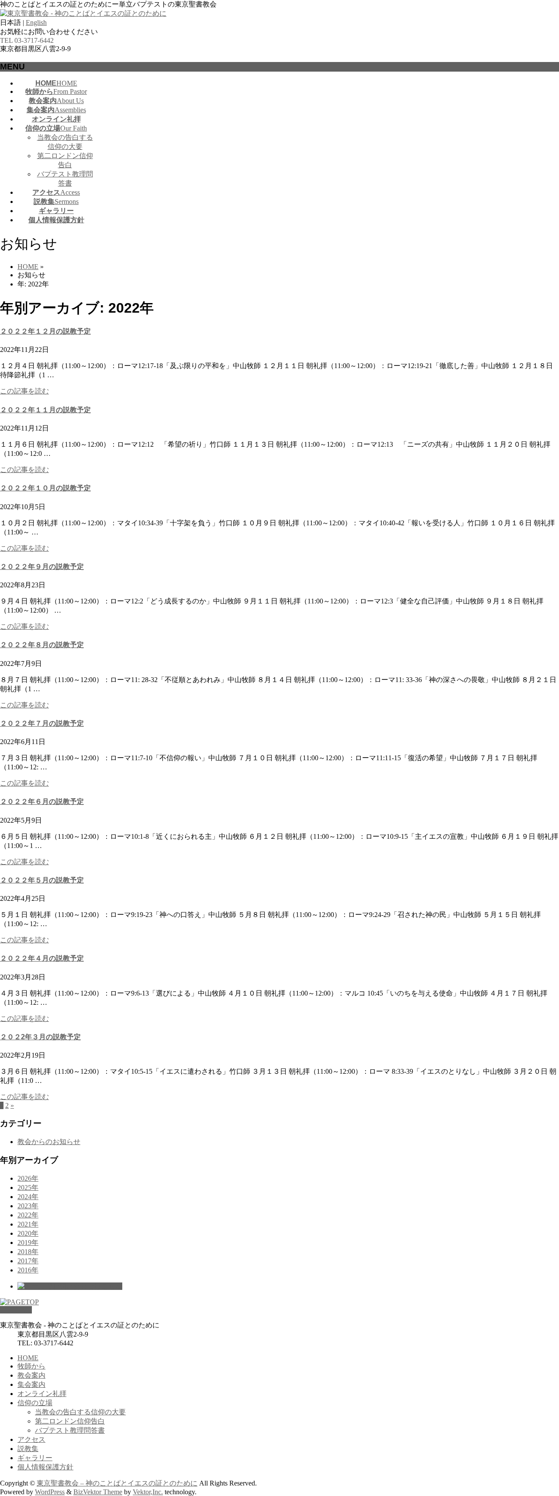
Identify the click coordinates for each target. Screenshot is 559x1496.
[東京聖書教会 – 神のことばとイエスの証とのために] (83, 13)
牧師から (31, 1366)
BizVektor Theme (97, 1492)
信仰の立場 (34, 1402)
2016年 (27, 1270)
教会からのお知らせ (48, 1141)
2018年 (27, 1251)
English (36, 22)
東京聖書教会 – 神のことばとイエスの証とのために (117, 1483)
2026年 (27, 1178)
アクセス (31, 1439)
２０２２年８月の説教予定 (42, 644)
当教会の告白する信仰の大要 (80, 1412)
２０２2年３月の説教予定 (40, 1037)
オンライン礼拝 (41, 1393)
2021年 (27, 1224)
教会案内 (31, 1375)
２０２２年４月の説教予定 (42, 958)
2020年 (27, 1233)
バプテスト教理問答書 (70, 1430)
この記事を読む (24, 391)
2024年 (27, 1196)
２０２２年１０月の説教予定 (45, 488)
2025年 (27, 1187)
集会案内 (31, 1384)
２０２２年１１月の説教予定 (45, 410)
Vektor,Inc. (148, 1492)
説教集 (27, 1448)
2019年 (27, 1242)
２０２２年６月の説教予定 (42, 801)
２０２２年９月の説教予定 (42, 566)
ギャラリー (34, 1458)
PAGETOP (16, 1309)
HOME (27, 1358)
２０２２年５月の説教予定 (42, 880)
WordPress (50, 1492)
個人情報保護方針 (45, 1467)
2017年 (27, 1261)
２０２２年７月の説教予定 (42, 723)
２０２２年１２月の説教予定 (45, 331)
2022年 (27, 1215)
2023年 (27, 1206)
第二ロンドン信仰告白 (70, 1421)
